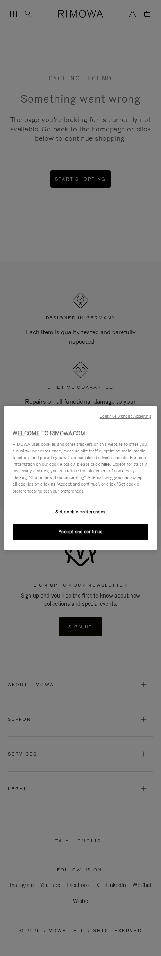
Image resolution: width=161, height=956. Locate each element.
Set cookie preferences (80, 512)
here (105, 464)
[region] (80, 478)
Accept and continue (81, 532)
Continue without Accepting (125, 416)
